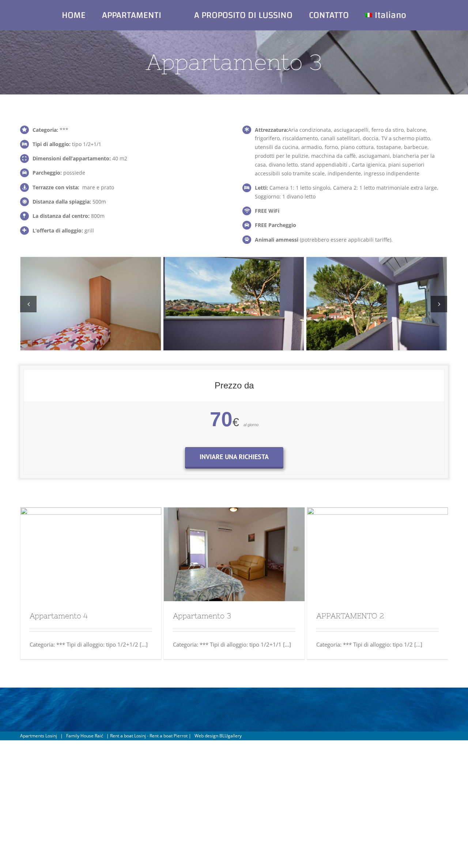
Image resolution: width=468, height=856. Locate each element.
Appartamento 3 (202, 615)
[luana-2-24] (90, 303)
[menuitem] (96, 15)
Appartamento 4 (59, 615)
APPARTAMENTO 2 (350, 615)
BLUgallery (230, 736)
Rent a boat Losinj (128, 736)
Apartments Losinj (38, 736)
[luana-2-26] (376, 303)
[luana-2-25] (233, 303)
